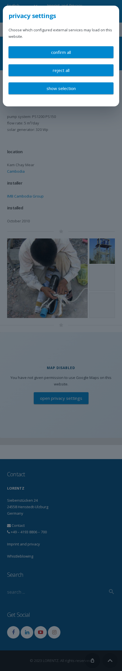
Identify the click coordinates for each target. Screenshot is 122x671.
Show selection (61, 88)
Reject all (61, 70)
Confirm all (61, 52)
